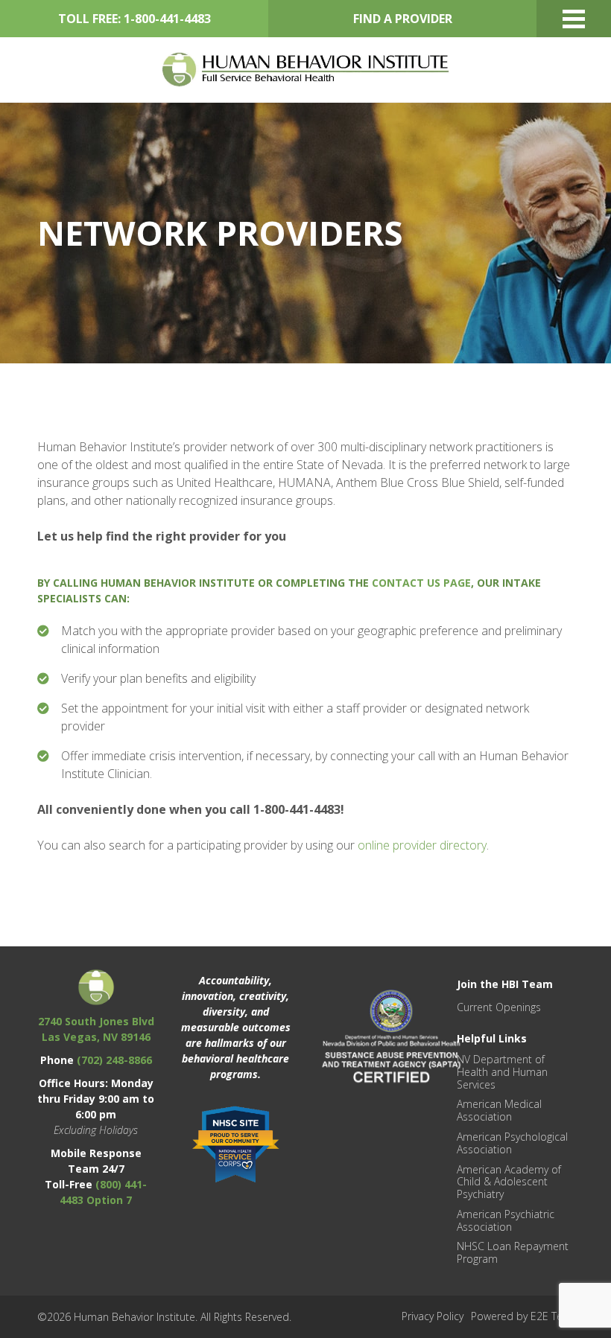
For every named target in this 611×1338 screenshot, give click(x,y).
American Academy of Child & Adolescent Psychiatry (509, 1182)
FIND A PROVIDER (402, 18)
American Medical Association (499, 1110)
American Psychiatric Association (505, 1220)
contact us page (421, 583)
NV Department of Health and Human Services (502, 1072)
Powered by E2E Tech (522, 1316)
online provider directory (422, 845)
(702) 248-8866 (114, 1060)
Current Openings (499, 1007)
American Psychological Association (512, 1143)
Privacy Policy (432, 1316)
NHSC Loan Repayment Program (513, 1252)
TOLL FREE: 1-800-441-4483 (134, 18)
